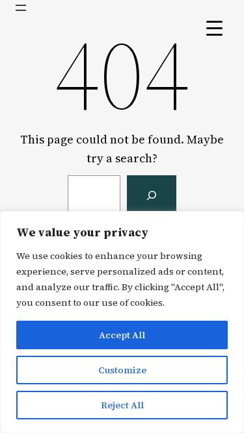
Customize (122, 370)
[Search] (151, 195)
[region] (122, 322)
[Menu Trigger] (214, 27)
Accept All (122, 334)
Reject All (122, 405)
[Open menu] (21, 8)
